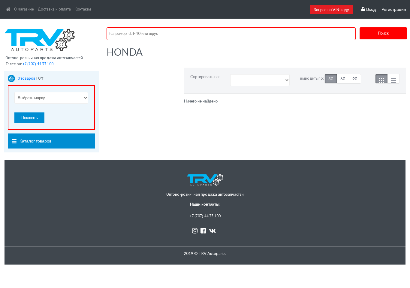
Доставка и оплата (54, 9)
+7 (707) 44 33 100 (38, 63)
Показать (29, 117)
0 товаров (27, 78)
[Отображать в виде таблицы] (393, 78)
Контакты (83, 9)
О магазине (24, 9)
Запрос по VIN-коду (331, 9)
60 (342, 78)
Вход (370, 9)
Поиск (383, 33)
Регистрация (393, 9)
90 (354, 78)
